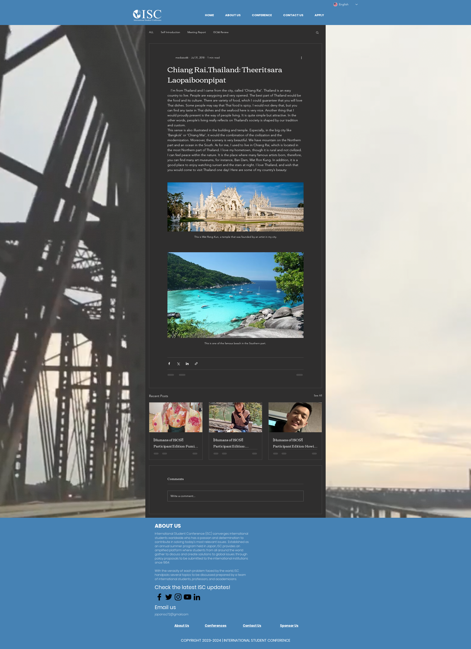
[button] (232, 15)
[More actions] (301, 57)
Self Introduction (170, 32)
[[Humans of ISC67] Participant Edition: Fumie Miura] (175, 417)
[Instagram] (178, 600)
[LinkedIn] (196, 600)
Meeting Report (196, 32)
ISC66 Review (221, 32)
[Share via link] (196, 363)
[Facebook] (159, 600)
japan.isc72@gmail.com (171, 618)
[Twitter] (168, 600)
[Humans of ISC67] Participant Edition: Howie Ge (294, 443)
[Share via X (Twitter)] (178, 363)
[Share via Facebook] (169, 363)
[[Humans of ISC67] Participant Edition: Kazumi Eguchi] (235, 417)
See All (318, 395)
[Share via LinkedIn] (187, 363)
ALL (151, 32)
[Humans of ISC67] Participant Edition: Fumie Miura (175, 443)
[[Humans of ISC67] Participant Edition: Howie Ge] (295, 417)
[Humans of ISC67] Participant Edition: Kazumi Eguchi (229, 443)
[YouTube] (187, 600)
